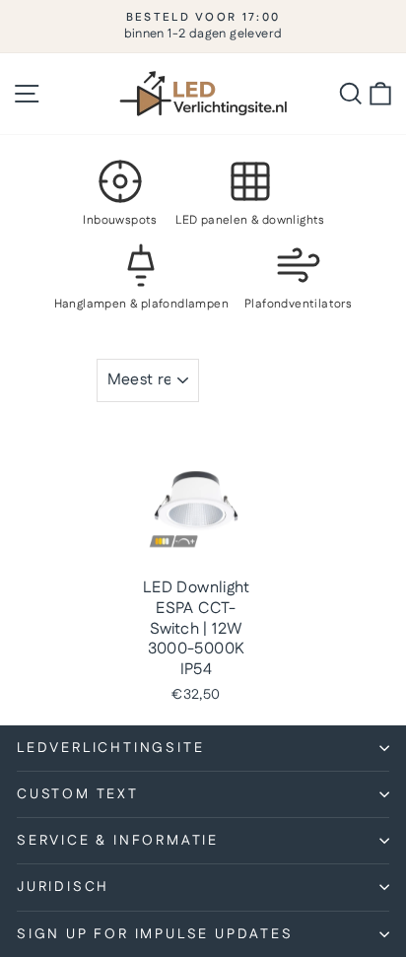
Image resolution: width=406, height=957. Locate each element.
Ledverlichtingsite (110, 748)
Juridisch (63, 887)
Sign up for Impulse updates (155, 934)
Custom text (78, 794)
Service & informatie (118, 841)
